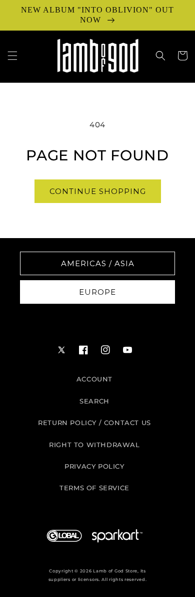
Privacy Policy (94, 466)
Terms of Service (95, 488)
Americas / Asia (97, 263)
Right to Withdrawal (94, 445)
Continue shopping (98, 191)
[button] (13, 56)
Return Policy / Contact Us (94, 423)
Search (95, 401)
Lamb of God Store (115, 570)
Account (94, 379)
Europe (97, 292)
